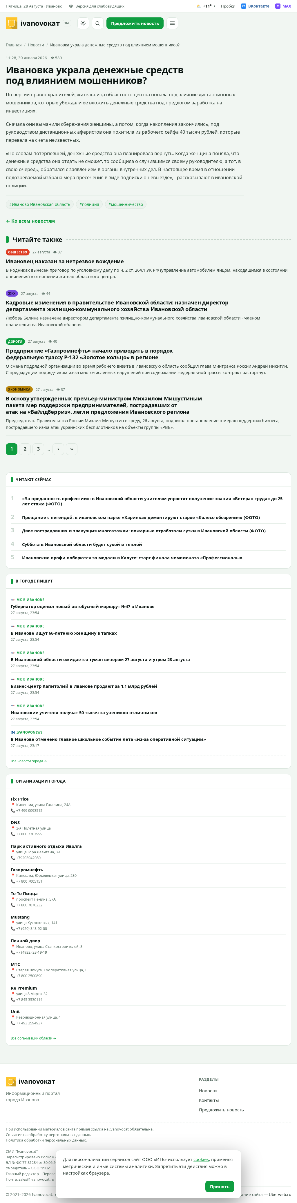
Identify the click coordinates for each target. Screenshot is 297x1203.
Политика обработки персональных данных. (46, 1140)
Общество (17, 252)
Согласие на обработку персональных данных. (48, 1134)
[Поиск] (98, 23)
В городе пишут (34, 581)
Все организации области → (33, 1038)
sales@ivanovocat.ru (36, 1179)
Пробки (228, 6)
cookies (201, 1159)
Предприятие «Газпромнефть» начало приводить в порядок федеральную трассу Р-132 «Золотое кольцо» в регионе (89, 354)
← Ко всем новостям (30, 221)
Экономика (19, 389)
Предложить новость (221, 1110)
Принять (219, 1186)
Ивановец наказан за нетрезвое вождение (65, 261)
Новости (36, 45)
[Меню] (172, 23)
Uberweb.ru (280, 1194)
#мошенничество (125, 204)
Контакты (209, 1100)
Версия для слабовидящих (99, 6)
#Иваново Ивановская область (39, 204)
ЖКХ (12, 293)
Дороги (15, 342)
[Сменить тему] (83, 23)
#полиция (89, 204)
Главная (14, 45)
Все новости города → (29, 761)
